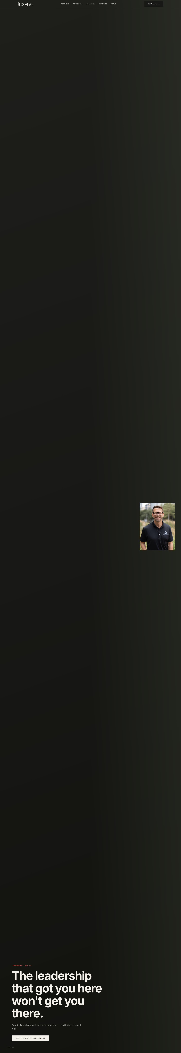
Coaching (65, 4)
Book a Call (153, 4)
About (113, 4)
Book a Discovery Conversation (30, 1038)
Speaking (90, 4)
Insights (103, 4)
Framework (77, 4)
